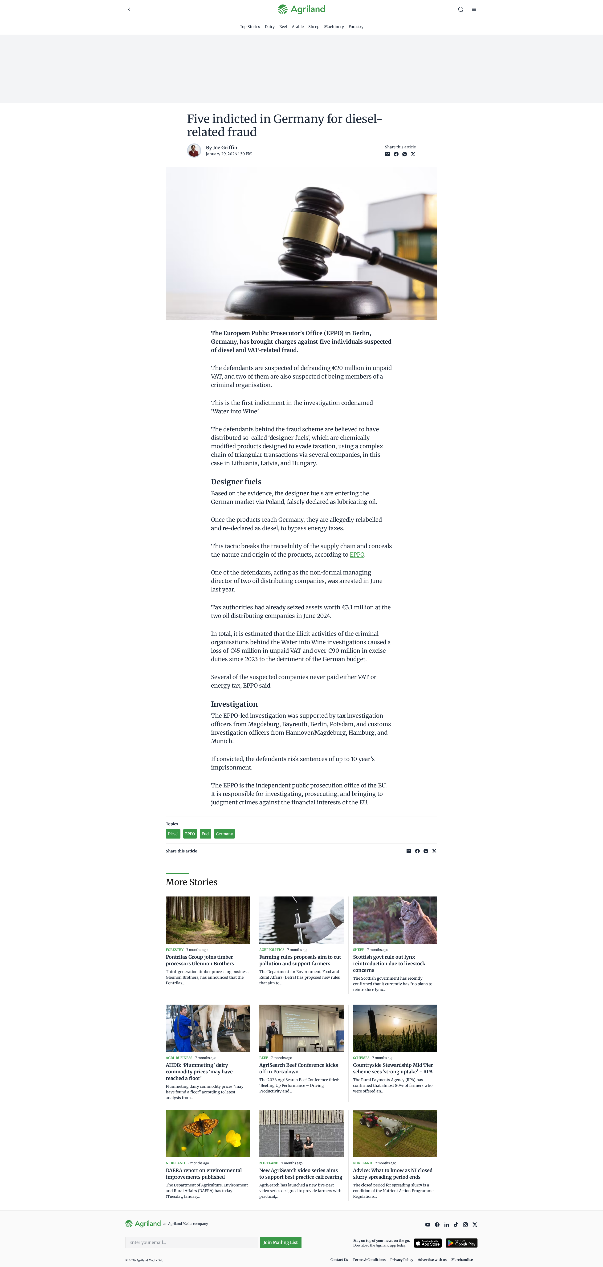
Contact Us (339, 1260)
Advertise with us (432, 1260)
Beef (283, 26)
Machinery (334, 26)
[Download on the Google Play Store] (462, 1243)
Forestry (356, 26)
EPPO (357, 554)
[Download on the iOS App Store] (428, 1243)
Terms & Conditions (369, 1260)
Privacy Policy (401, 1260)
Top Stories (250, 26)
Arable (298, 26)
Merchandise (462, 1260)
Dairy (270, 26)
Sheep (313, 26)
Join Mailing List (281, 1242)
